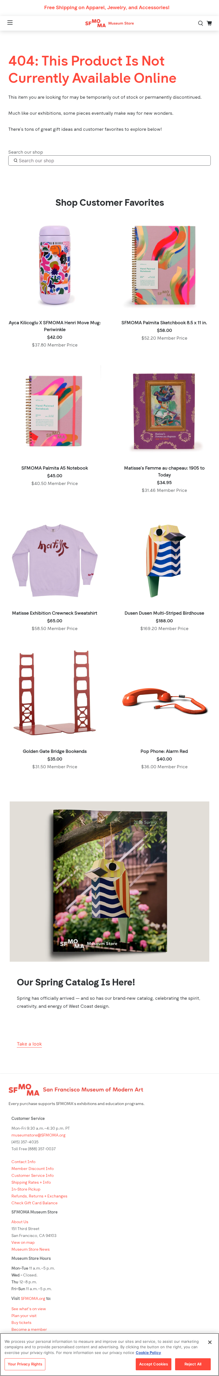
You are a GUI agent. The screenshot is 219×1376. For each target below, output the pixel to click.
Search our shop (25, 152)
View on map (23, 1243)
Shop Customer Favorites (109, 203)
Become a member (29, 1330)
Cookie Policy (148, 1352)
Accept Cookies (153, 1364)
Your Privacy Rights (25, 1364)
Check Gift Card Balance (34, 1203)
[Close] (210, 1342)
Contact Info (23, 1162)
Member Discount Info (32, 1169)
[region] (109, 1354)
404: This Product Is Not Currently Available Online (92, 70)
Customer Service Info (32, 1176)
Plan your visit (23, 1316)
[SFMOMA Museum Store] (109, 23)
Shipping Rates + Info (31, 1183)
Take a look (29, 1044)
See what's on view (28, 1309)
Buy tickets (21, 1323)
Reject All (192, 1364)
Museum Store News (30, 1250)
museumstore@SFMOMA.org (38, 1135)
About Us (19, 1222)
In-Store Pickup (25, 1189)
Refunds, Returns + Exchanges (39, 1196)
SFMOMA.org (33, 1299)
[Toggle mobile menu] (6, 23)
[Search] (201, 23)
